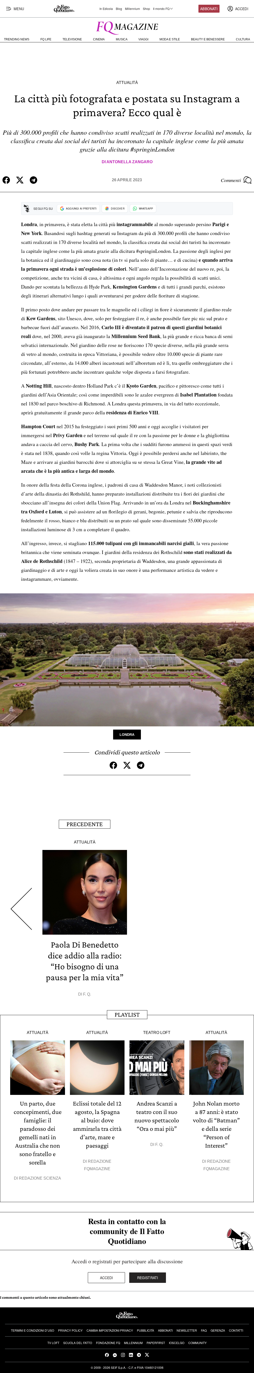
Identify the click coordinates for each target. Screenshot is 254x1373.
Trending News (16, 39)
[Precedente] (21, 909)
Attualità (127, 82)
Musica (121, 39)
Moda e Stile (169, 39)
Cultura (243, 39)
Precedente (84, 824)
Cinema (99, 39)
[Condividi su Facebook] (6, 180)
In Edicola (106, 8)
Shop (146, 8)
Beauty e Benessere (208, 39)
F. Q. (87, 994)
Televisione (72, 39)
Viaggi (143, 39)
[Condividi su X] (20, 180)
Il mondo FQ (161, 9)
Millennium (132, 8)
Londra (127, 735)
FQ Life (45, 39)
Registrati (147, 1277)
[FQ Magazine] (127, 27)
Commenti (231, 180)
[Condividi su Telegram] (33, 180)
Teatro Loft (156, 1032)
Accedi (106, 1277)
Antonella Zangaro (129, 162)
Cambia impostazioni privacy (110, 1330)
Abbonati (209, 8)
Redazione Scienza (40, 1178)
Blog (119, 8)
